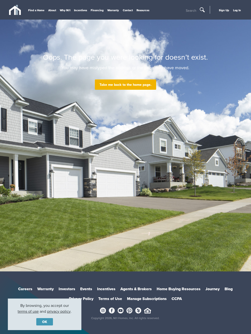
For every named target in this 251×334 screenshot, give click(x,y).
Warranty (113, 10)
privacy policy (59, 311)
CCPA (177, 298)
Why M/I (65, 10)
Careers (25, 289)
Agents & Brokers (136, 289)
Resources (143, 10)
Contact (128, 10)
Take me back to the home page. (125, 84)
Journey (212, 289)
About (52, 10)
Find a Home (36, 10)
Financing (97, 10)
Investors (67, 289)
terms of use (28, 311)
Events (86, 289)
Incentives (80, 10)
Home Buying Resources (179, 289)
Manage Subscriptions (147, 298)
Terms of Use (110, 298)
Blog (229, 289)
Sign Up (224, 10)
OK (44, 321)
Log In (237, 10)
